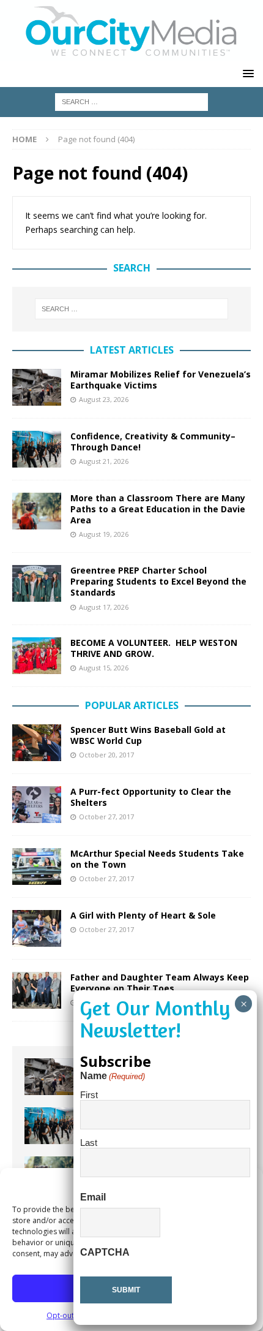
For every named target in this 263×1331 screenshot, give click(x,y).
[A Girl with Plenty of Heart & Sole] (36, 928)
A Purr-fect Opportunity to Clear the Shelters (150, 797)
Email (93, 1197)
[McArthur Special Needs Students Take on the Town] (36, 866)
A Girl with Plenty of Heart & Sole (143, 915)
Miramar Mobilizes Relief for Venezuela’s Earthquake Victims (160, 379)
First (89, 1095)
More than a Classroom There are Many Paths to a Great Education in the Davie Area (157, 509)
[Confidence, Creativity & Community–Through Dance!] (36, 449)
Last (88, 1142)
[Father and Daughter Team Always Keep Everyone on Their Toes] (36, 990)
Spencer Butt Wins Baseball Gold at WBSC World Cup (148, 735)
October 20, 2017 (106, 754)
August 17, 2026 (103, 607)
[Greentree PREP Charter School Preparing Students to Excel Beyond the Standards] (36, 583)
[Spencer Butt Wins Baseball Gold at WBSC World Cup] (36, 742)
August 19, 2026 (103, 534)
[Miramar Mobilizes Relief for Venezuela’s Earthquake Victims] (36, 387)
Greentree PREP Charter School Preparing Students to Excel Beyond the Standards (158, 581)
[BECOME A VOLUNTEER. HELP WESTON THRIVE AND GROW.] (36, 655)
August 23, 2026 (103, 399)
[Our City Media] (131, 53)
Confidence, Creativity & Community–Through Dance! (152, 441)
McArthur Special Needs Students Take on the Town (157, 859)
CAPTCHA (105, 1252)
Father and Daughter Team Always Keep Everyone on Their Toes (159, 982)
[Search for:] (131, 101)
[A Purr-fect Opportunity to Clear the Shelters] (36, 804)
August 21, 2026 (103, 461)
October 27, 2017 (106, 816)
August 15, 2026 (103, 667)
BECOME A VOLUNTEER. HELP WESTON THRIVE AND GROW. (153, 648)
